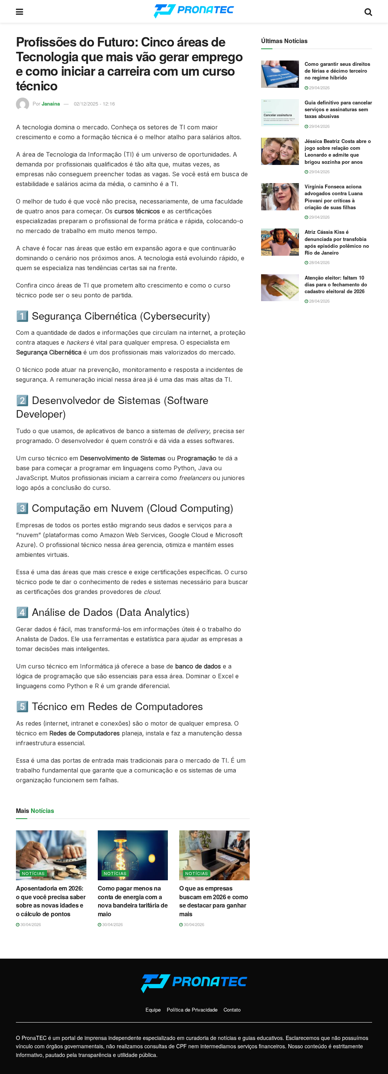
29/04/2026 (319, 87)
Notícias (33, 873)
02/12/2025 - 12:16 (94, 103)
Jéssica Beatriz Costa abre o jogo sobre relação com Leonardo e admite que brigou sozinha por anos (338, 151)
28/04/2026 (319, 262)
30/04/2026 (30, 924)
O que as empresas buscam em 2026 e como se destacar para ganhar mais (213, 901)
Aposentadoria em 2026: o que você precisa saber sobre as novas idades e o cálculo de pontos (50, 901)
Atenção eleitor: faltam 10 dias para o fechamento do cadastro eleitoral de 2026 (336, 284)
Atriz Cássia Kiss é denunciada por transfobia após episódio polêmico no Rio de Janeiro (337, 242)
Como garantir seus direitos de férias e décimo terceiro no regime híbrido (337, 70)
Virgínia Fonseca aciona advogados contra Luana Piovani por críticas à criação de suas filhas (334, 197)
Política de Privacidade (192, 1009)
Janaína (51, 103)
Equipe (153, 1009)
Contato (232, 1009)
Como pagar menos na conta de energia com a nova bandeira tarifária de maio (133, 901)
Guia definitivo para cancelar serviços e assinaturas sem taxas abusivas (338, 109)
